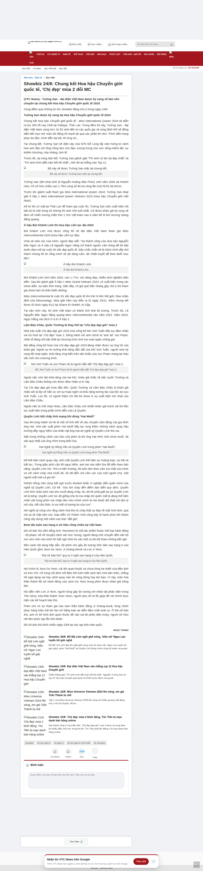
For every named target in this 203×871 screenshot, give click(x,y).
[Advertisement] (158, 122)
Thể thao (78, 54)
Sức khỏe (149, 54)
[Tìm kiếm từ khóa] (172, 44)
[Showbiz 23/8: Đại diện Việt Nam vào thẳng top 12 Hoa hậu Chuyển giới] (35, 675)
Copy (95, 757)
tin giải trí (59, 743)
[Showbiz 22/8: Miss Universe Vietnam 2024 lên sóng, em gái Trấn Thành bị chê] (35, 700)
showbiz (29, 743)
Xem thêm (75, 841)
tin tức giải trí (43, 743)
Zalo (82, 757)
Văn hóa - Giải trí (132, 54)
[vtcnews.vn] (55, 751)
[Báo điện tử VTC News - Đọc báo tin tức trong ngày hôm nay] (45, 45)
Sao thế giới (50, 69)
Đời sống (162, 54)
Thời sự (40, 54)
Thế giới (90, 54)
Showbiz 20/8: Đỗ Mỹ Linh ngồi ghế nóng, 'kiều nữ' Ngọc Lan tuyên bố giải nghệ (87, 638)
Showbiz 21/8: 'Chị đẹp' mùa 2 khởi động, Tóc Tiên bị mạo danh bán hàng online (85, 719)
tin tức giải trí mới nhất (79, 743)
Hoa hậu (26, 69)
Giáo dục (102, 54)
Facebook (55, 757)
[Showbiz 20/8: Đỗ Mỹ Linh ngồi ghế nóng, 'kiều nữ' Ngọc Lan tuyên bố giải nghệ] (35, 648)
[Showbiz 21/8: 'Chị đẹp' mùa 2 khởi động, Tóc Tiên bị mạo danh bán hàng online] (35, 726)
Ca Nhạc (37, 69)
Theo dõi (141, 861)
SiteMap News (106, 868)
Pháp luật (114, 54)
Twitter (68, 757)
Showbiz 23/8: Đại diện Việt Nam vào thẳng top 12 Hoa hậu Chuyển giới (85, 668)
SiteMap (94, 868)
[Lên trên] (196, 864)
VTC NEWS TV (53, 54)
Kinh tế (67, 54)
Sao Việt (63, 69)
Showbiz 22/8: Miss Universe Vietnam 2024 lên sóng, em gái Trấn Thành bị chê (86, 693)
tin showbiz (99, 743)
